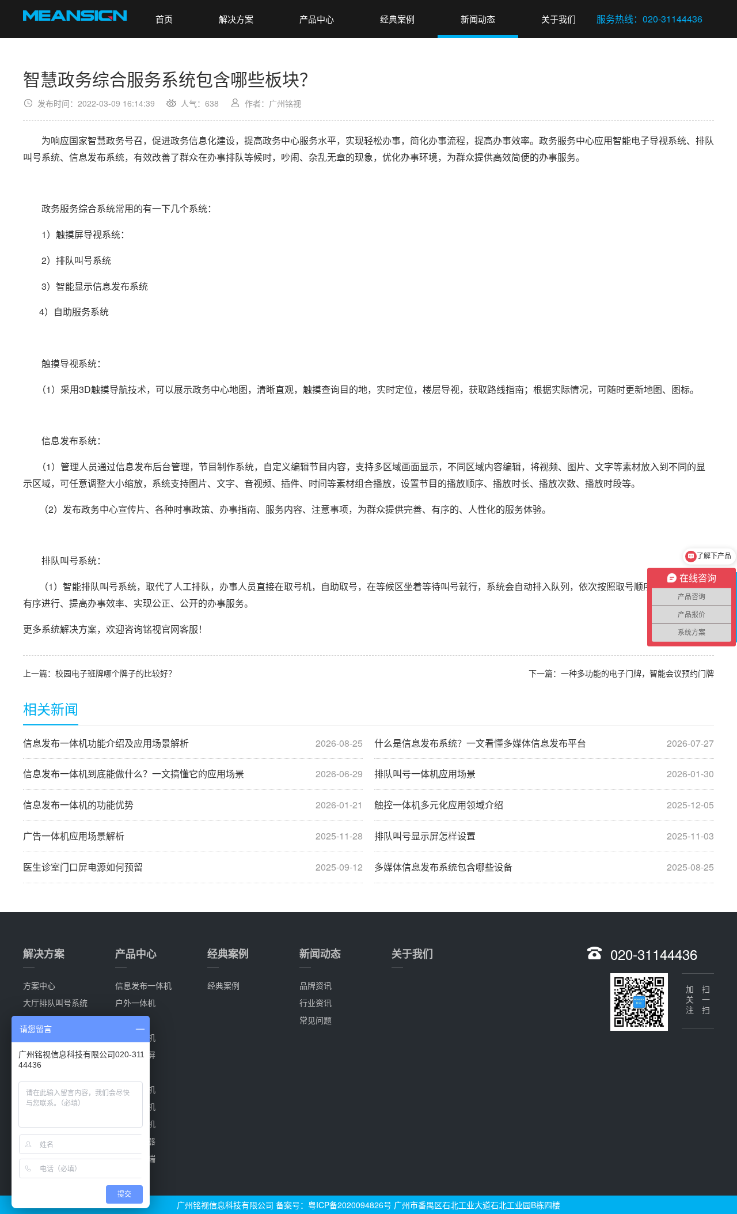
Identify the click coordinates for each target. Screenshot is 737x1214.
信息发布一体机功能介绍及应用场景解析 (193, 743)
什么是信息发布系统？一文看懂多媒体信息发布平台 (544, 743)
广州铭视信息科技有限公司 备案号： (242, 1205)
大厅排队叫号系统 (55, 1002)
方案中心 (39, 985)
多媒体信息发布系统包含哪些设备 (544, 867)
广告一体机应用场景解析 (193, 836)
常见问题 (315, 1020)
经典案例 (397, 19)
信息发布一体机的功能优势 (193, 805)
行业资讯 (315, 1002)
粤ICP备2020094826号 (350, 1205)
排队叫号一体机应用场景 (544, 773)
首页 (164, 19)
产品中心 (316, 19)
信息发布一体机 (143, 985)
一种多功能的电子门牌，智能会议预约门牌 (637, 673)
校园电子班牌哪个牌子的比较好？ (115, 673)
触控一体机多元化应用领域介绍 (544, 805)
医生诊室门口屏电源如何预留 (193, 867)
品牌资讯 (315, 985)
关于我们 (558, 19)
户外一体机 (135, 1002)
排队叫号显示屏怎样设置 (544, 836)
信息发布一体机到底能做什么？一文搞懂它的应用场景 (193, 773)
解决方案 (236, 19)
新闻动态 (478, 19)
